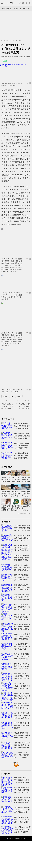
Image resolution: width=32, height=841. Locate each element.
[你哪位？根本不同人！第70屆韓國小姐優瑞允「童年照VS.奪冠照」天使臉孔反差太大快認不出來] (7, 607)
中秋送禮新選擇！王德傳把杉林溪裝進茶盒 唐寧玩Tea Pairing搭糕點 (21, 726)
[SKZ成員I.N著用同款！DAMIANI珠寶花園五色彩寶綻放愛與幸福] (7, 456)
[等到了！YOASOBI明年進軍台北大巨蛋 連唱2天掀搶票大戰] (7, 617)
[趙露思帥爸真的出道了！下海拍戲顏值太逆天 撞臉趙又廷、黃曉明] (7, 790)
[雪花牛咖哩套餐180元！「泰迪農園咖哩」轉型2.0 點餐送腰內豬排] (7, 755)
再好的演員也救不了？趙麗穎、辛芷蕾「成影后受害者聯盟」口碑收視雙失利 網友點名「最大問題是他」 (22, 782)
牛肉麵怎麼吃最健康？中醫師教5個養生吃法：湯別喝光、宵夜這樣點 (22, 647)
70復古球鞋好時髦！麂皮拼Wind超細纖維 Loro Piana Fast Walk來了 (22, 736)
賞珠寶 (12, 40)
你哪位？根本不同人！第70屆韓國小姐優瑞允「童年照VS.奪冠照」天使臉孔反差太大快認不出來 (22, 609)
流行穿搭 (17, 8)
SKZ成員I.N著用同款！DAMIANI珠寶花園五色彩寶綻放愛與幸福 (22, 456)
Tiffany (5, 396)
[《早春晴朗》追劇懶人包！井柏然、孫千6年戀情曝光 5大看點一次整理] (7, 810)
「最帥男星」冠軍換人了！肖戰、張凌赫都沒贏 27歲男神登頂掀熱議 (15, 494)
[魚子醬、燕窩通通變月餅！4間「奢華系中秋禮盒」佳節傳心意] (7, 716)
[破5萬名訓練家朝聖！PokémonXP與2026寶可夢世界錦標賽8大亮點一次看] (7, 627)
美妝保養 (26, 8)
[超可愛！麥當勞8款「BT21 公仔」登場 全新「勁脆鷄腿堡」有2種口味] (7, 656)
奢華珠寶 (18, 40)
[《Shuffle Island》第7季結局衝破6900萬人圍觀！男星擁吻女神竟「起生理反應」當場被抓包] (7, 830)
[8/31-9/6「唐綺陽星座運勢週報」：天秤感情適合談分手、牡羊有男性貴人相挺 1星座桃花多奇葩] (7, 696)
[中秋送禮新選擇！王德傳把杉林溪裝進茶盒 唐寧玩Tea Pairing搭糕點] (7, 726)
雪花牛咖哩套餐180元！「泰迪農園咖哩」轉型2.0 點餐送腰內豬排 (22, 756)
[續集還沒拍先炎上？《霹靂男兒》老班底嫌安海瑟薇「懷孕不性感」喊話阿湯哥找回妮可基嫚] (7, 676)
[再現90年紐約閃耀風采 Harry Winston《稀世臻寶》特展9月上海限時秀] (7, 446)
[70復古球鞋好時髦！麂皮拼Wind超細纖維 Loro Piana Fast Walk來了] (7, 735)
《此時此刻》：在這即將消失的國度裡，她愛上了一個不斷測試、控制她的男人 (22, 746)
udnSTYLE (4, 40)
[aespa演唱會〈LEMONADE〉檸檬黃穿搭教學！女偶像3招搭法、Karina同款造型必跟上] (7, 686)
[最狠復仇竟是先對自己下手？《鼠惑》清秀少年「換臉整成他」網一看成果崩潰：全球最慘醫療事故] (7, 548)
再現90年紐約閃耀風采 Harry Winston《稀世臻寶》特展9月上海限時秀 (22, 446)
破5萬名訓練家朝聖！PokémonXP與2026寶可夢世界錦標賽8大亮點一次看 (22, 628)
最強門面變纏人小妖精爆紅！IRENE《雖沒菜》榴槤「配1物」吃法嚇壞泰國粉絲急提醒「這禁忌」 (22, 822)
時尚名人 (9, 8)
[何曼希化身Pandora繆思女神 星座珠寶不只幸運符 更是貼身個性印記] (7, 426)
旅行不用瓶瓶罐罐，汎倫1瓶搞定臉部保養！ (5, 494)
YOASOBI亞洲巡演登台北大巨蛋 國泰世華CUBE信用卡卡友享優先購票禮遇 (22, 539)
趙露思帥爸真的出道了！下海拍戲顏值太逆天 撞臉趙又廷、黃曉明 (22, 791)
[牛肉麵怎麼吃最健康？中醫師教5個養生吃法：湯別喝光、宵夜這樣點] (7, 647)
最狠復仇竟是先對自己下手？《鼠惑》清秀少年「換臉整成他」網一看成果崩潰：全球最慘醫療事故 (22, 550)
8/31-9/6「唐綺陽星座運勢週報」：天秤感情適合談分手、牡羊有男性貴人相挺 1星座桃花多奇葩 (22, 698)
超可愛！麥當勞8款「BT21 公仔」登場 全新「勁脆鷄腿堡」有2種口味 (21, 657)
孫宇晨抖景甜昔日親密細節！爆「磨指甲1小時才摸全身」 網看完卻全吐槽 (22, 706)
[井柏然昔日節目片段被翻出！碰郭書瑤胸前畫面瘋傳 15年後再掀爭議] (7, 666)
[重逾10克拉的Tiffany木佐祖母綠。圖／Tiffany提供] (16, 73)
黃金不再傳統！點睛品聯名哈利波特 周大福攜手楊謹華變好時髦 (22, 437)
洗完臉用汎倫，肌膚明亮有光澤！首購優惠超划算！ (5, 479)
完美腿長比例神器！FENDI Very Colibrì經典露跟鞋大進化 (21, 557)
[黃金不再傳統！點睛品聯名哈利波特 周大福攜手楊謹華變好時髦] (7, 436)
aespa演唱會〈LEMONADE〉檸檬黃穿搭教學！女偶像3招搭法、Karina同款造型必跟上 (26, 508)
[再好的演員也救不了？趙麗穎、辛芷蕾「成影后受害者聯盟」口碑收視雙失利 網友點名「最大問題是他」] (7, 780)
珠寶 (11, 396)
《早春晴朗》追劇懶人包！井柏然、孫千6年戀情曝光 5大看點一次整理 (22, 811)
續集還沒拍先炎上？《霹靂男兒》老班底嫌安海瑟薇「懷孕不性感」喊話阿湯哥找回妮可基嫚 (21, 678)
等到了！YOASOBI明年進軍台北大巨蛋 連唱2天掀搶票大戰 (22, 616)
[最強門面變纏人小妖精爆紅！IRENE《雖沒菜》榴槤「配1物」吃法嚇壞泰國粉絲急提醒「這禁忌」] (7, 820)
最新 (3, 8)
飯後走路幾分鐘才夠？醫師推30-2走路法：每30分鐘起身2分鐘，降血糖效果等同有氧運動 (22, 589)
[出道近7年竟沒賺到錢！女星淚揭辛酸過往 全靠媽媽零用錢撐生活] (7, 578)
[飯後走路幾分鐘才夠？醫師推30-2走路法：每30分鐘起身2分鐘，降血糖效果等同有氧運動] (7, 587)
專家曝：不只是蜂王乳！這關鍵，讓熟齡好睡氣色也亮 (25, 479)
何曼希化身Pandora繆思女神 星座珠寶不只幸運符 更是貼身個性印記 (22, 427)
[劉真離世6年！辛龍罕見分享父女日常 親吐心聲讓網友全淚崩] (7, 800)
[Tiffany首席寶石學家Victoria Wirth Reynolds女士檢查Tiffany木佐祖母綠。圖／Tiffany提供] (16, 283)
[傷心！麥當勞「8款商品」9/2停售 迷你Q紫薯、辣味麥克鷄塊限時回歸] (7, 637)
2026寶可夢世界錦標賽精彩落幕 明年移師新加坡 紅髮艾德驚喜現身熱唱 (22, 529)
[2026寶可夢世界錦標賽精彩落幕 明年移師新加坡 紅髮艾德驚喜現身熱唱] (7, 528)
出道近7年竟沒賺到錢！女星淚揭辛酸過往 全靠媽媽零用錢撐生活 (21, 578)
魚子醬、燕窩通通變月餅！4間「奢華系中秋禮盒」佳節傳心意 (22, 715)
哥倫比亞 (19, 396)
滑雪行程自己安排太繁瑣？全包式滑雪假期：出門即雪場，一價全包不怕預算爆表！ (25, 494)
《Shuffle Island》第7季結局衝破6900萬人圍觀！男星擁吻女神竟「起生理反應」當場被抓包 (22, 832)
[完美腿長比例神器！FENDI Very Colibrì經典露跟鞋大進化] (7, 558)
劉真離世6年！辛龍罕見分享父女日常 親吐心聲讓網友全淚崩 (15, 479)
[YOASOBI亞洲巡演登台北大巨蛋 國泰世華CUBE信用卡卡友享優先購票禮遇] (7, 538)
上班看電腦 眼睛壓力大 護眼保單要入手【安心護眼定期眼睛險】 (5, 508)
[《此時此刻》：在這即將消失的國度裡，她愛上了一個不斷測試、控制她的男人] (7, 745)
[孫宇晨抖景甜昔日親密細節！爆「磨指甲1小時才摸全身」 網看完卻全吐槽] (7, 706)
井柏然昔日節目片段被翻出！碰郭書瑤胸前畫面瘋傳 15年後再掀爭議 (22, 667)
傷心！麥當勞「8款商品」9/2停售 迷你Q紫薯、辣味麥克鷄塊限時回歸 (22, 637)
